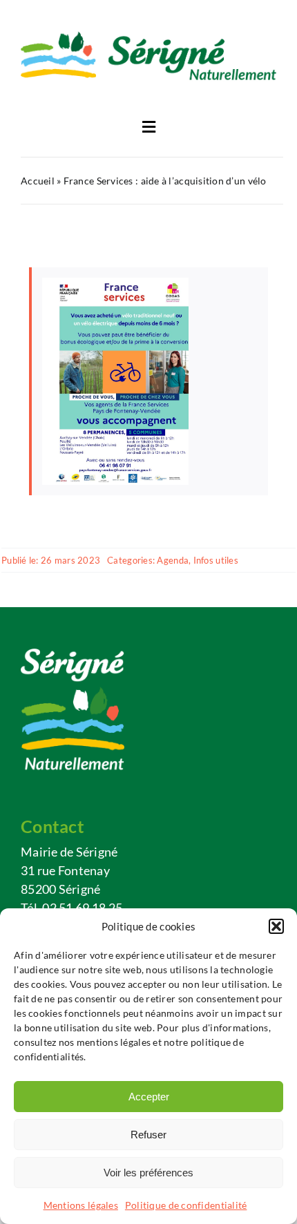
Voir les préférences (148, 1172)
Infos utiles (215, 560)
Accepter (148, 1096)
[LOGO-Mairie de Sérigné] (148, 37)
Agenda (173, 560)
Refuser (148, 1134)
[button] (276, 926)
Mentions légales (81, 1205)
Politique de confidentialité (186, 1205)
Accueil (38, 181)
